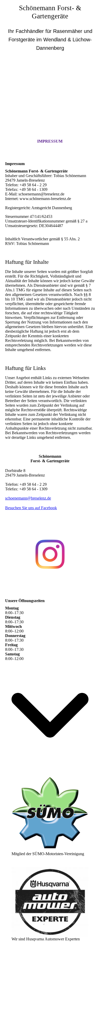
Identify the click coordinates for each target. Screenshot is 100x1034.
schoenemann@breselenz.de (28, 498)
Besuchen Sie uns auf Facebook (31, 508)
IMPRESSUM (50, 141)
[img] (50, 84)
